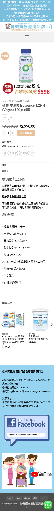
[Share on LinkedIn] (32, 153)
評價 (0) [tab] (5, 171)
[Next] (51, 331)
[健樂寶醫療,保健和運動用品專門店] (24, 27)
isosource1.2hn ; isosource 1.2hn (21, 146)
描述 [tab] (4, 165)
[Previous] (2, 331)
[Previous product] (10, 119)
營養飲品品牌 (15, 101)
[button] (50, 27)
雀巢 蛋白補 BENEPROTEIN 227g (38, 337)
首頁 (4, 101)
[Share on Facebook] (10, 153)
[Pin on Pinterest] (26, 153)
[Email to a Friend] (21, 153)
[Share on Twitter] (15, 153)
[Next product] (5, 119)
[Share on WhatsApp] (5, 153)
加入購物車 (26, 133)
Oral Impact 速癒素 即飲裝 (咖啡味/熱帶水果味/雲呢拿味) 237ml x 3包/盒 (13, 340)
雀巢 (27, 101)
